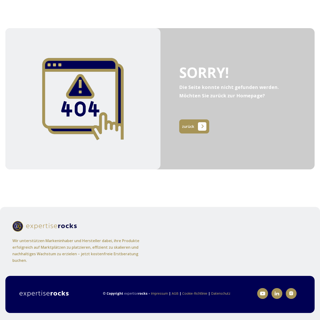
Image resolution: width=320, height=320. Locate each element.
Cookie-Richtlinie (194, 293)
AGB (175, 293)
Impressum (160, 293)
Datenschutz (220, 293)
